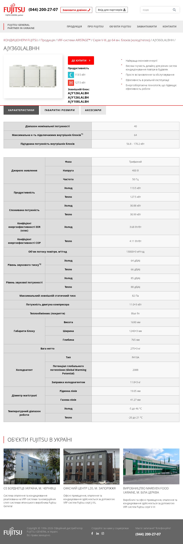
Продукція (74, 26)
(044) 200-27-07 (43, 9)
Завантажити (147, 26)
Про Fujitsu (96, 26)
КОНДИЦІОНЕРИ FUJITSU (21, 40)
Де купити (79, 60)
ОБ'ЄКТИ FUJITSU (120, 26)
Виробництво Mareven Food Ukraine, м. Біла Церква (146, 490)
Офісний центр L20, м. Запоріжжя (89, 488)
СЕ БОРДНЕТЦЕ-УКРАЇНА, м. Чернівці (30, 488)
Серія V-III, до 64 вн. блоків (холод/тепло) (121, 40)
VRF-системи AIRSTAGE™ (74, 40)
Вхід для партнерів (110, 9)
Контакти (170, 26)
